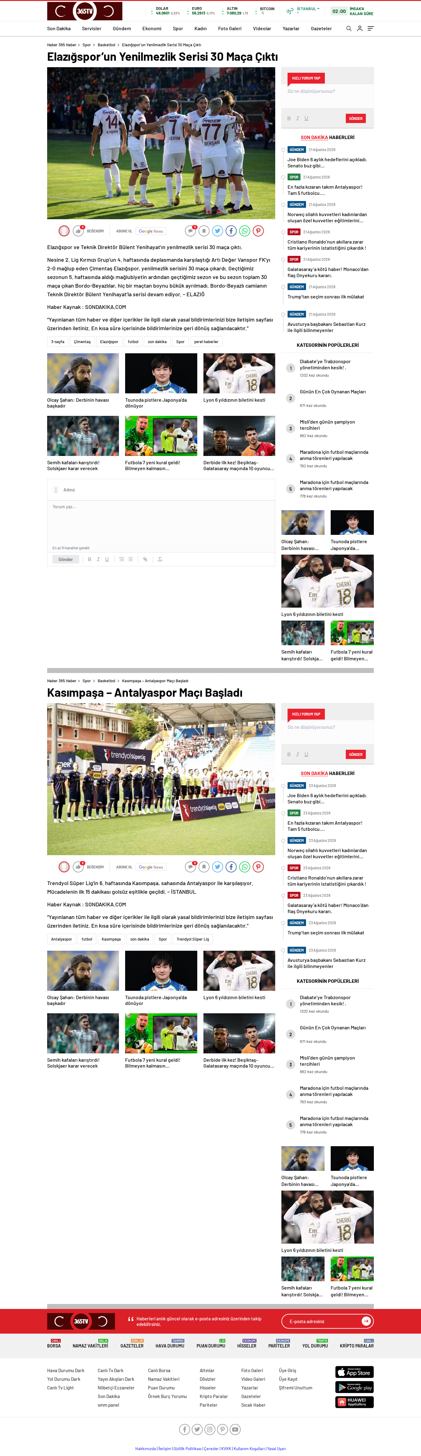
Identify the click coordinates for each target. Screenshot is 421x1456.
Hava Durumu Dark (65, 1370)
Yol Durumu (315, 1343)
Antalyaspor (61, 939)
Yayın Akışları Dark (116, 1379)
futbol (133, 341)
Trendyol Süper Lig (193, 939)
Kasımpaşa (111, 939)
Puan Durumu (211, 1343)
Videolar (262, 28)
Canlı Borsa (159, 1370)
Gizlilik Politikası (188, 1448)
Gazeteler (321, 28)
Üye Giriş (287, 1370)
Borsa (54, 1343)
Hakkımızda (145, 1448)
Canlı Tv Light (60, 1387)
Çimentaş (82, 341)
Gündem (122, 28)
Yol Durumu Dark (63, 1379)
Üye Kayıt (288, 1379)
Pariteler (279, 1343)
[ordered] (121, 559)
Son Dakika (59, 28)
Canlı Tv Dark (111, 1370)
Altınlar (207, 1370)
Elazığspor (109, 341)
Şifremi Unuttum (295, 1387)
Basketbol (106, 44)
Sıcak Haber (253, 1405)
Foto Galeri (230, 28)
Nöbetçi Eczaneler (116, 1387)
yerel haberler (206, 341)
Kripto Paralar (357, 1343)
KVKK (226, 1448)
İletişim (164, 1448)
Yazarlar (291, 28)
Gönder (66, 559)
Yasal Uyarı (276, 1448)
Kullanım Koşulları (249, 1448)
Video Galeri (253, 1379)
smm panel (108, 1405)
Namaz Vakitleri (90, 1343)
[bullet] (130, 559)
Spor (178, 28)
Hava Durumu (170, 1343)
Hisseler (246, 1343)
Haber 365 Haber (61, 44)
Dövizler (208, 1379)
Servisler (91, 28)
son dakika (157, 341)
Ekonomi (151, 28)
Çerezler (211, 1448)
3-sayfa (57, 341)
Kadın (200, 28)
